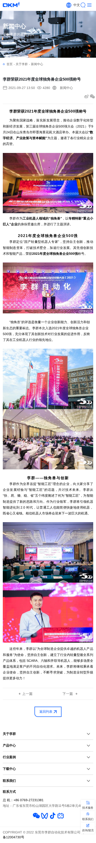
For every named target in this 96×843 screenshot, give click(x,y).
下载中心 (9, 769)
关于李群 (23, 64)
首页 (11, 64)
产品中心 (9, 745)
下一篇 (68, 694)
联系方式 (9, 791)
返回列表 (45, 711)
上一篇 (27, 694)
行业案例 (9, 757)
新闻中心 (37, 64)
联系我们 (9, 781)
